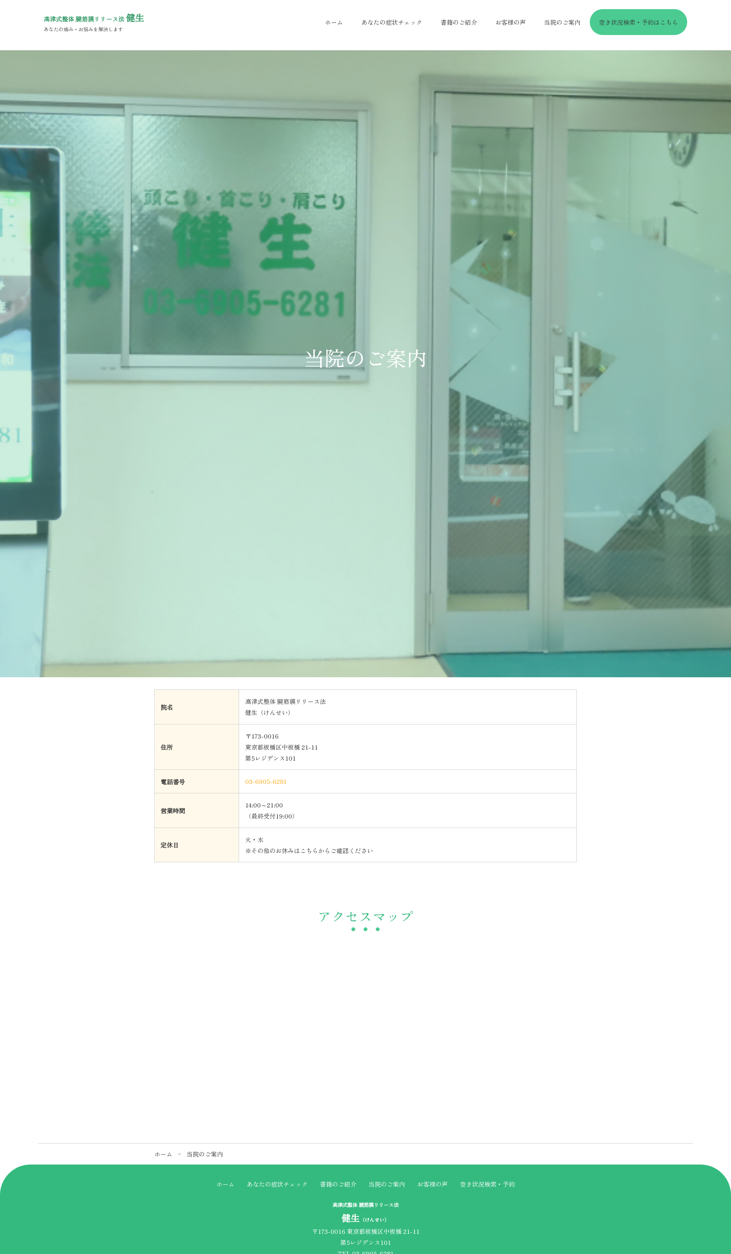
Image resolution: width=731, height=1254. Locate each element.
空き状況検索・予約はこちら (638, 22)
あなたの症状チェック (391, 22)
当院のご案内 (562, 22)
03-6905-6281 (266, 781)
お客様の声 (510, 22)
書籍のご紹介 (459, 22)
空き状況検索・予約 (487, 1184)
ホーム (334, 22)
